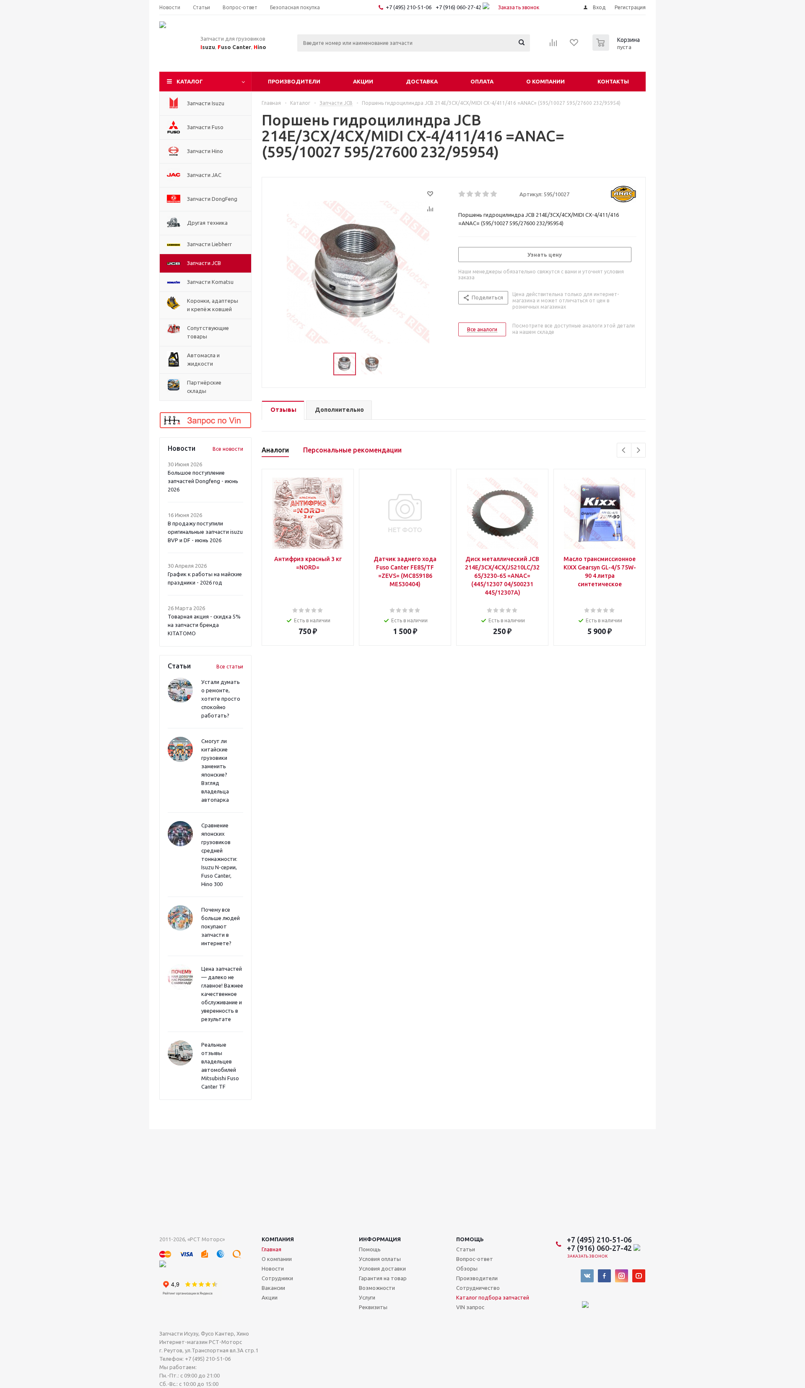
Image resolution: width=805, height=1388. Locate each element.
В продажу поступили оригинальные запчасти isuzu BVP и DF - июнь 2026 (205, 531)
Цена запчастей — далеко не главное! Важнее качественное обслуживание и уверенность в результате (222, 994)
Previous (624, 450)
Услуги (367, 1297)
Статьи (465, 1249)
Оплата (481, 81)
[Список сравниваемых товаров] (553, 45)
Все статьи (229, 666)
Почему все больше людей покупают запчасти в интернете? (220, 926)
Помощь (470, 1239)
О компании (545, 81)
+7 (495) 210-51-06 (409, 7)
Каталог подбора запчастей (492, 1297)
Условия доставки (382, 1268)
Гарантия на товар (383, 1278)
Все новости (228, 449)
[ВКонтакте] (587, 1275)
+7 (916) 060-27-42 (459, 7)
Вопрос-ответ (474, 1259)
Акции (363, 81)
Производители (294, 81)
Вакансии (273, 1288)
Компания (278, 1239)
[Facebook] (604, 1275)
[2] (470, 194)
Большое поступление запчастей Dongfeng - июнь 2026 (203, 481)
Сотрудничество (478, 1288)
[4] (486, 194)
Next (638, 450)
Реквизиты (373, 1307)
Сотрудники (277, 1278)
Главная (271, 1249)
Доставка (422, 81)
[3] (478, 194)
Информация (380, 1239)
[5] (494, 194)
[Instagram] (621, 1275)
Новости (273, 1268)
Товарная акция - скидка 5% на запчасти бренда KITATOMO (204, 624)
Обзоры (467, 1268)
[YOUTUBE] (638, 1275)
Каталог (190, 81)
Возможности (377, 1288)
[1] (462, 194)
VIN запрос (470, 1307)
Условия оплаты (380, 1259)
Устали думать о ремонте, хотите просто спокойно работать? (220, 698)
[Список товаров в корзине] (617, 48)
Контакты (613, 81)
